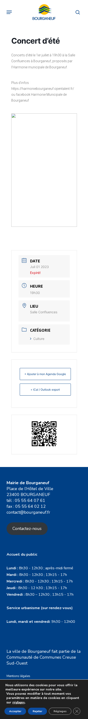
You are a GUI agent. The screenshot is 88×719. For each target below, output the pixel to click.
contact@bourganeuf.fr (28, 512)
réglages (18, 702)
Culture (38, 339)
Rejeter (37, 711)
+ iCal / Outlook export (45, 389)
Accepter (15, 711)
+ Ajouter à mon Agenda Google (45, 374)
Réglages (60, 711)
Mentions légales (18, 676)
